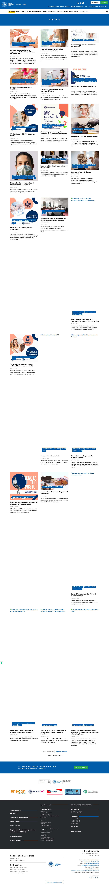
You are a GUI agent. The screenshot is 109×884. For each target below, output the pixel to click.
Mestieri (56, 6)
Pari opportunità (15, 826)
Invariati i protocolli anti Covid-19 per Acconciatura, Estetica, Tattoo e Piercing (53, 732)
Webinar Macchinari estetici (50, 456)
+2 (95, 81)
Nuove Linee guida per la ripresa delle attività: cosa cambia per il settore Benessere (53, 220)
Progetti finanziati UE (16, 840)
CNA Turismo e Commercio (47, 840)
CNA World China (45, 835)
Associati (104, 2)
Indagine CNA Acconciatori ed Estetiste (84, 136)
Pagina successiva (62, 751)
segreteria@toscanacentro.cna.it (90, 860)
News (27, 45)
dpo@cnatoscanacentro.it (92, 863)
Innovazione (90, 81)
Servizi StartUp (74, 818)
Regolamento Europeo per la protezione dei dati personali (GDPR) (22, 831)
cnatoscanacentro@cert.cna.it (91, 861)
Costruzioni (43, 817)
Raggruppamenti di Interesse (79, 6)
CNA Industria (44, 834)
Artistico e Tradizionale (46, 812)
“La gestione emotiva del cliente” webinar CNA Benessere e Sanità (21, 365)
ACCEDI (87, 3)
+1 (32, 82)
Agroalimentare (44, 811)
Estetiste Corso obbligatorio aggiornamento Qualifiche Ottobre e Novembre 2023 (22, 51)
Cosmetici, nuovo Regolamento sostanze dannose (82, 456)
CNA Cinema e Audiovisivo (47, 838)
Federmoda (43, 819)
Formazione (15, 45)
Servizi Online (73, 11)
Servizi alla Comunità (46, 825)
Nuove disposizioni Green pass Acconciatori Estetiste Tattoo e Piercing (85, 320)
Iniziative (86, 39)
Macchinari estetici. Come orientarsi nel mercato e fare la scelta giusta (24, 503)
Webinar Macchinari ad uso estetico (83, 86)
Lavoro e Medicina (22, 177)
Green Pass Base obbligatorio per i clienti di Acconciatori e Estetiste (22, 731)
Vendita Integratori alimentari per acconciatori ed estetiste (52, 50)
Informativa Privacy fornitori (92, 868)
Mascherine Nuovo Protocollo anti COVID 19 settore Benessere (22, 184)
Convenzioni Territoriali (76, 811)
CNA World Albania (45, 837)
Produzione (43, 823)
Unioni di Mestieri (46, 809)
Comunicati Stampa (47, 82)
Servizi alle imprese (49, 11)
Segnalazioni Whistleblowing (19, 817)
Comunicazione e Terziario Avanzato (49, 816)
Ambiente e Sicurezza (18, 42)
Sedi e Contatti (103, 6)
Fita (41, 820)
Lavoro (14, 177)
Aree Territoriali (65, 6)
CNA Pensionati (93, 6)
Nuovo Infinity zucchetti (34, 11)
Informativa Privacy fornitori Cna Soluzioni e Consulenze (85, 870)
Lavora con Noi (14, 821)
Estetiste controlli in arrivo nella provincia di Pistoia (52, 90)
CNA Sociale (75, 827)
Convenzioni (95, 2)
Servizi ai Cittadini (62, 11)
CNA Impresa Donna (46, 832)
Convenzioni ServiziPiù (76, 812)
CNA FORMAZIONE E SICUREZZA (81, 805)
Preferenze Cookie (94, 877)
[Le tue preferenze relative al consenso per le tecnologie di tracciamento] (1, 663)
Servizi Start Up (21, 11)
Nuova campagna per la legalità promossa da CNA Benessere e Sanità (54, 132)
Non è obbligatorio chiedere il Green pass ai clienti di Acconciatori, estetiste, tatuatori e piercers (85, 732)
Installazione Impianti (46, 822)
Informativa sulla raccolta (54, 882)
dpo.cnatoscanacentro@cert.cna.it (90, 865)
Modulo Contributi (16, 836)
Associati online (81, 767)
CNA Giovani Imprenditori (47, 831)
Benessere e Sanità (29, 42)
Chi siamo (51, 6)
